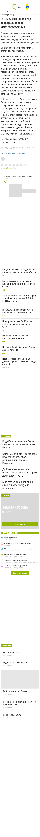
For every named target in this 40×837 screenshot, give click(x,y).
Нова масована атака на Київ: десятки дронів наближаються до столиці (19, 361)
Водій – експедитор (13, 715)
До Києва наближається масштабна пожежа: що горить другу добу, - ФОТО (19, 472)
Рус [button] (7, 11)
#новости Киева (6, 153)
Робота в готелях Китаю (15, 691)
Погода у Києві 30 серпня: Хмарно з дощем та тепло (20, 348)
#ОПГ (13, 153)
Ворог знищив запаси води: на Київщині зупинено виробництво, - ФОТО (19, 284)
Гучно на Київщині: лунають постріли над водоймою (16, 337)
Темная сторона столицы (15, 509)
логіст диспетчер (11, 652)
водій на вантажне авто (15, 662)
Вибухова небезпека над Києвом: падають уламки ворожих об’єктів (19, 271)
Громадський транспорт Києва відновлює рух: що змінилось (17, 311)
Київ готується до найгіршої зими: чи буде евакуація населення (17, 485)
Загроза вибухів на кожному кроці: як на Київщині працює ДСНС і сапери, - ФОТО (19, 298)
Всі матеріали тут (20, 524)
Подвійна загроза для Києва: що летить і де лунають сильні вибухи (19, 444)
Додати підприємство (20, 573)
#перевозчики (21, 153)
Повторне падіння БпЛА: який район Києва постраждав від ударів (17, 324)
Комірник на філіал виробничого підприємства (19, 703)
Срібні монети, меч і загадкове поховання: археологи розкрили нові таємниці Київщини (19, 458)
